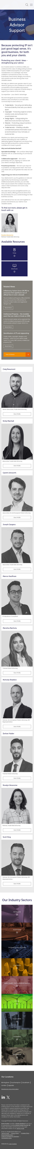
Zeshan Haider (8, 734)
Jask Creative (13, 1144)
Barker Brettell (9, 5)
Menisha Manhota (10, 628)
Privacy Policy (15, 1133)
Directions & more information (10, 1089)
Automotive (17, 930)
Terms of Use (20, 1128)
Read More (8, 308)
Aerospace (17, 912)
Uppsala (11, 1085)
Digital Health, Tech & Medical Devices (17, 983)
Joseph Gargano (9, 524)
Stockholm (25, 1083)
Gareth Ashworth (9, 473)
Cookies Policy (25, 1133)
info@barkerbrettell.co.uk (14, 1131)
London (4, 1085)
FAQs (14, 253)
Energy (17, 1001)
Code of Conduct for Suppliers (10, 1136)
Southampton (16, 1083)
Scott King (7, 837)
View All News (10, 354)
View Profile (17, 414)
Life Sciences (17, 1054)
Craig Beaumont (9, 369)
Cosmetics (17, 965)
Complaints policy (6, 1138)
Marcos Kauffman (9, 576)
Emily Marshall (8, 421)
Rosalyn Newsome (7, 235)
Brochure (14, 269)
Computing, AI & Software (17, 947)
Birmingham (5, 1083)
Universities (17, 1037)
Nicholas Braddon (10, 680)
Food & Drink (17, 1019)
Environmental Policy (7, 1135)
